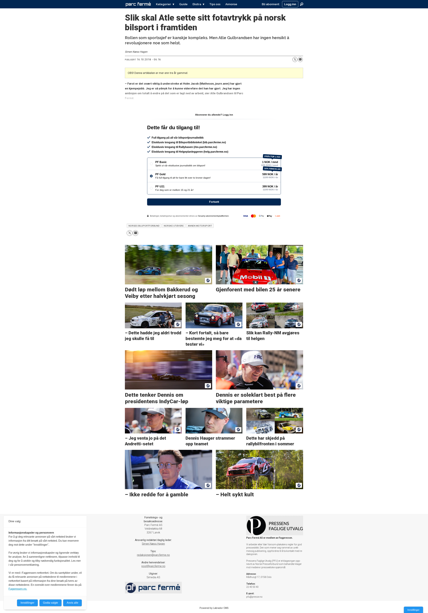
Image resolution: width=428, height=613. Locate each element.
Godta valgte (50, 602)
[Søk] (301, 4)
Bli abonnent (270, 4)
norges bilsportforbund (144, 225)
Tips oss (214, 4)
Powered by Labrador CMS (214, 608)
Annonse (231, 4)
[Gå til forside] (138, 4)
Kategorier (163, 4)
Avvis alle (72, 602)
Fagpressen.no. (18, 588)
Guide (183, 4)
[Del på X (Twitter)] (294, 59)
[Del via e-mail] (300, 59)
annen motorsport (200, 225)
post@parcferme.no (153, 566)
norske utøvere (174, 225)
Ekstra (197, 4)
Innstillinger (413, 609)
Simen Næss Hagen (153, 543)
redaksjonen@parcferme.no (153, 554)
